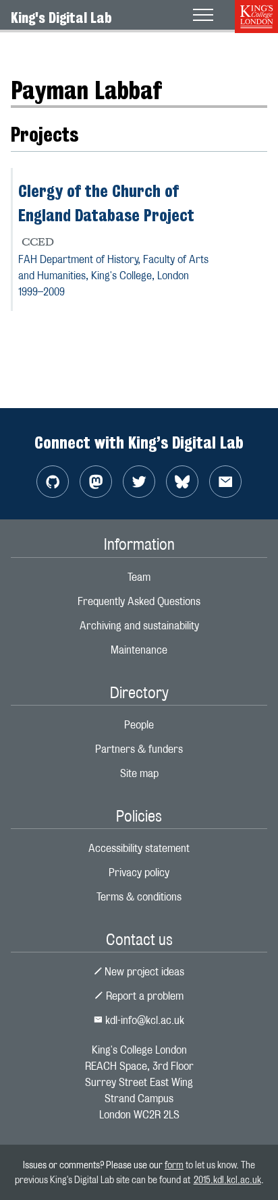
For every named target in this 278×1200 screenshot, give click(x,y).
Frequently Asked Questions (139, 601)
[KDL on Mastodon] (96, 481)
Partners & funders (139, 749)
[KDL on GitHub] (52, 481)
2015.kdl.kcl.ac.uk (227, 1179)
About (24, 50)
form (174, 1164)
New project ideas (143, 971)
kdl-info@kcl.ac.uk (143, 1020)
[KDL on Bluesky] (182, 481)
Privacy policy (139, 872)
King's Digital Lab (61, 17)
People (65, 50)
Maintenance (139, 650)
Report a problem (143, 996)
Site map (139, 773)
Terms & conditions (139, 896)
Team (139, 577)
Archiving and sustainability (139, 625)
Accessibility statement (139, 848)
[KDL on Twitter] (139, 481)
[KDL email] (225, 481)
